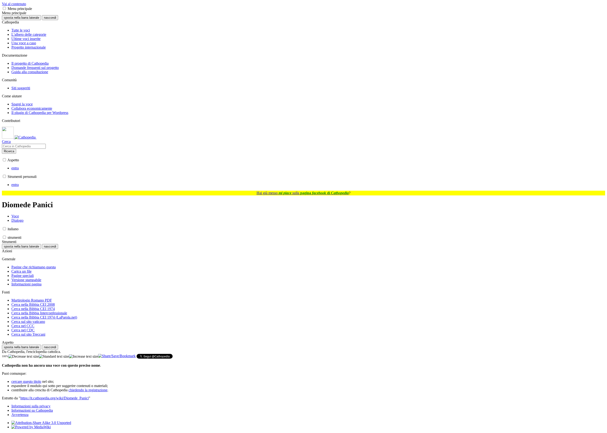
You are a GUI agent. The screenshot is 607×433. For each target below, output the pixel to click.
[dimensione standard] (54, 356)
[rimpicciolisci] (23, 356)
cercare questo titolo (26, 381)
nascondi (50, 17)
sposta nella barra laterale (21, 17)
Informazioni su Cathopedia (32, 410)
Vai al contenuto (14, 4)
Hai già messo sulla (303, 193)
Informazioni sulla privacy (31, 406)
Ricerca (9, 151)
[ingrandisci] (83, 356)
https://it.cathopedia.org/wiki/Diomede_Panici (54, 398)
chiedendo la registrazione (88, 390)
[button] (4, 8)
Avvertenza (19, 415)
